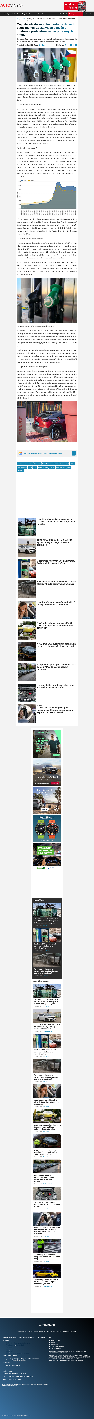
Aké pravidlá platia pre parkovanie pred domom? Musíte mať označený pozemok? (56, 667)
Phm (35, 467)
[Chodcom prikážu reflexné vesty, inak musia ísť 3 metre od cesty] (47, 1252)
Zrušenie (20, 470)
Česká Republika (47, 463)
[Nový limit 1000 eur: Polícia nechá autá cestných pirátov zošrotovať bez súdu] (27, 660)
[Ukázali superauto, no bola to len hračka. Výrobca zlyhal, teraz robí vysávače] (47, 1277)
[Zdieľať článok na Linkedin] (71, 45)
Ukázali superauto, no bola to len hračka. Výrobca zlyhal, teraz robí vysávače (46, 1282)
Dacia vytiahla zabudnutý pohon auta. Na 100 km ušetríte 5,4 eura (56, 686)
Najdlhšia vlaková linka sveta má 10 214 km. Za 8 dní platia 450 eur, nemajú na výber (56, 521)
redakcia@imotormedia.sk (22, 1353)
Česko (56, 463)
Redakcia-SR (46, 1236)
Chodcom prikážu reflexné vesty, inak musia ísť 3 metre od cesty (47, 1257)
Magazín (24, 14)
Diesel (67, 463)
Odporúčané (32, 14)
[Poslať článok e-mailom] (76, 45)
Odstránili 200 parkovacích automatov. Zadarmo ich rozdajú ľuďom (56, 562)
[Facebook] (60, 14)
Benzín (20, 463)
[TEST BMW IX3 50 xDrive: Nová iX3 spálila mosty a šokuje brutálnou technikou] (27, 556)
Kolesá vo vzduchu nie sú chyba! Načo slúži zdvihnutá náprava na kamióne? (56, 582)
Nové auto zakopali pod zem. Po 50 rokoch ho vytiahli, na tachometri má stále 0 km (55, 625)
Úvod (18, 18)
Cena (25, 463)
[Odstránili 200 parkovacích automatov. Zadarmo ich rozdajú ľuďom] (27, 577)
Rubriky (6, 14)
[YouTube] (63, 14)
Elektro (73, 463)
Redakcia (42, 45)
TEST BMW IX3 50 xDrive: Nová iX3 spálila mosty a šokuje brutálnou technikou (54, 542)
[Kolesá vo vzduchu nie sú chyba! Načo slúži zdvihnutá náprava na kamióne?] (27, 597)
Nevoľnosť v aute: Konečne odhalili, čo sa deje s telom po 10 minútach (56, 603)
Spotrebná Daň (60, 467)
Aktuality (13, 14)
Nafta (30, 467)
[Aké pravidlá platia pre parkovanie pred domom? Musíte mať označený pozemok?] (27, 680)
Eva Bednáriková (47, 1031)
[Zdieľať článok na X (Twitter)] (68, 45)
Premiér (52, 467)
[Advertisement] (47, 497)
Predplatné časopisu (77, 14)
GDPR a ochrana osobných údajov (12, 1379)
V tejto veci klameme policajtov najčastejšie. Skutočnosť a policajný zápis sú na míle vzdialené (55, 710)
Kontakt (40, 14)
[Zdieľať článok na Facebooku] (65, 45)
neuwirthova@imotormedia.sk (24, 1376)
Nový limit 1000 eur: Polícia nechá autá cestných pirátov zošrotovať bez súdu (56, 645)
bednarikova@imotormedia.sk (22, 1343)
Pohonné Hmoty (43, 467)
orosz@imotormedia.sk (18, 1345)
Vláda (68, 467)
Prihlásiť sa (89, 14)
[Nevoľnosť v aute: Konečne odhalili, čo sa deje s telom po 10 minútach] (27, 618)
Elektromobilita (22, 467)
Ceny (30, 463)
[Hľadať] (2, 14)
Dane (61, 463)
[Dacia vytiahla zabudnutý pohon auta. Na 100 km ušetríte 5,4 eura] (27, 701)
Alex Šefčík (46, 925)
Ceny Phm (37, 463)
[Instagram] (66, 14)
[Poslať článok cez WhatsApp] (73, 45)
